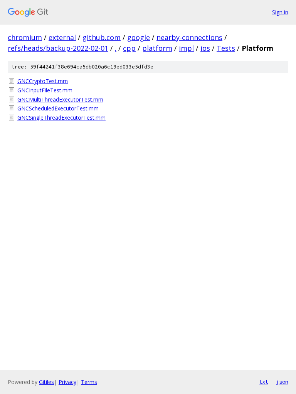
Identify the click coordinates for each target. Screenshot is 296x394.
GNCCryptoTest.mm (42, 81)
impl (186, 48)
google (138, 37)
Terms (89, 382)
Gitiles (46, 382)
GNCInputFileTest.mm (44, 90)
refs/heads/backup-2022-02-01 (58, 48)
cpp (129, 48)
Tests (226, 48)
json (282, 381)
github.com (101, 37)
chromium (25, 37)
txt (263, 381)
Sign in (280, 12)
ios (205, 48)
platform (157, 48)
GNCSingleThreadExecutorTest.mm (61, 117)
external (62, 37)
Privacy (67, 382)
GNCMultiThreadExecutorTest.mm (60, 99)
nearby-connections (189, 37)
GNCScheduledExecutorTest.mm (58, 108)
